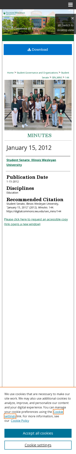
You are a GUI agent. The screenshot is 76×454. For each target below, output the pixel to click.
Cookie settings (38, 445)
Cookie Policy (20, 421)
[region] (38, 420)
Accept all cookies (38, 433)
